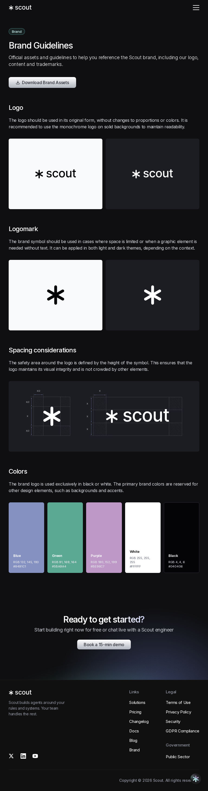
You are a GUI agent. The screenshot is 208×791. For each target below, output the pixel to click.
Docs (134, 731)
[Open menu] (196, 7)
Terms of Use (178, 702)
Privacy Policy (178, 712)
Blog (133, 740)
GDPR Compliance (182, 731)
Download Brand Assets (45, 82)
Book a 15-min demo (104, 644)
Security (173, 721)
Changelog (138, 721)
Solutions (137, 702)
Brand (134, 750)
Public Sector (178, 757)
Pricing (135, 712)
